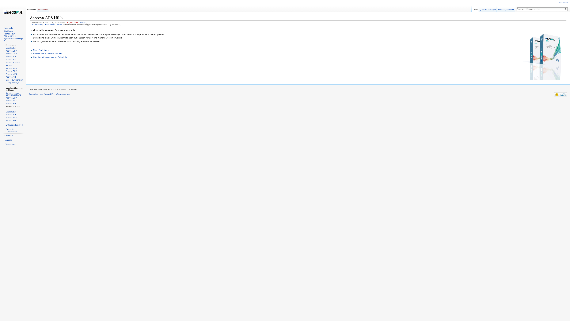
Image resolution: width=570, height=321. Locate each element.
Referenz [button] (9, 136)
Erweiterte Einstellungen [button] (11, 130)
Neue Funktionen (41, 50)
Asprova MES (11, 74)
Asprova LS (10, 65)
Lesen (475, 9)
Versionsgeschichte (506, 9)
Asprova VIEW (11, 54)
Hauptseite (31, 9)
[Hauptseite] (13, 12)
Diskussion (73, 23)
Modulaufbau (11, 48)
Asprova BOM (11, 71)
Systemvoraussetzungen (13, 40)
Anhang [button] (8, 140)
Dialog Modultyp (12, 83)
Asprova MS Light (13, 63)
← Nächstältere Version (52, 25)
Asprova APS (11, 57)
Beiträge (83, 23)
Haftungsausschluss (62, 94)
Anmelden (563, 2)
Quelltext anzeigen (488, 9)
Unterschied (37, 25)
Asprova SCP (11, 51)
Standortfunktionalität (14, 80)
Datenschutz (33, 94)
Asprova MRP (11, 68)
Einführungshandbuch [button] (14, 125)
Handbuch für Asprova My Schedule (50, 57)
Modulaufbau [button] (10, 45)
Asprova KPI (11, 77)
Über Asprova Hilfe (46, 94)
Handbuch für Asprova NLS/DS (47, 53)
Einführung (8, 31)
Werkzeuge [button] (10, 144)
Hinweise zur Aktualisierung (10, 35)
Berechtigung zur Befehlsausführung (13, 94)
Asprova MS (11, 60)
